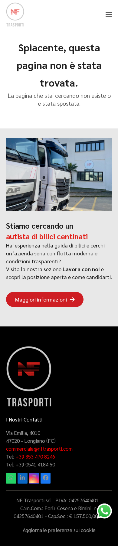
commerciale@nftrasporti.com (39, 448)
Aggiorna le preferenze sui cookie (59, 530)
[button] (109, 14)
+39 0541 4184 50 (35, 464)
